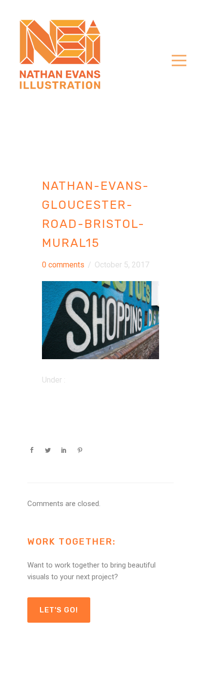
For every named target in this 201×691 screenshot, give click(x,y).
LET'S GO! (59, 610)
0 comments (63, 264)
